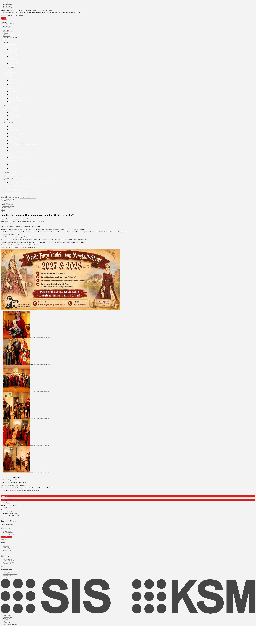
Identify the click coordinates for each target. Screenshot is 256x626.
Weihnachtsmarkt (13, 150)
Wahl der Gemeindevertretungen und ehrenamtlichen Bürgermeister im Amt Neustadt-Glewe (32, 182)
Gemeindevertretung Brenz (15, 100)
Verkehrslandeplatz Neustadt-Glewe (18, 133)
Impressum (6, 34)
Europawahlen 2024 (11, 188)
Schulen (11, 112)
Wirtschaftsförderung (11, 174)
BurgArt (11, 146)
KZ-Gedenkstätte (13, 129)
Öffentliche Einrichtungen (12, 111)
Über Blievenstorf (13, 53)
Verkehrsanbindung (11, 171)
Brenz (7, 59)
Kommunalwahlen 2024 (12, 181)
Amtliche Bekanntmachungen (19, 184)
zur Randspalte (7, 3)
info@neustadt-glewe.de (11, 534)
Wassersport (12, 170)
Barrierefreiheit (7, 618)
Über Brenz (11, 60)
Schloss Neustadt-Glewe (15, 136)
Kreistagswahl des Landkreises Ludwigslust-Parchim (22, 186)
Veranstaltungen (13, 51)
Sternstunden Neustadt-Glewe (16, 143)
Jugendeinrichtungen (14, 115)
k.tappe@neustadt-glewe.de (14, 515)
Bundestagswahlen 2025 (12, 189)
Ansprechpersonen (11, 72)
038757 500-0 (9, 531)
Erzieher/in (11, 86)
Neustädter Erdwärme (11, 109)
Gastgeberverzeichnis (14, 156)
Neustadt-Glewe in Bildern (15, 49)
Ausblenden (3, 18)
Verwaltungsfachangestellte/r (16, 84)
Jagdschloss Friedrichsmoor (16, 132)
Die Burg (11, 125)
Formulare (8, 104)
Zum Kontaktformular (6, 537)
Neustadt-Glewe (10, 46)
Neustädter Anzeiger (11, 66)
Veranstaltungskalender (12, 107)
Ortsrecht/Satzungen (11, 88)
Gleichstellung (9, 102)
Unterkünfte (9, 154)
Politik (7, 95)
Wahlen (5, 179)
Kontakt (5, 33)
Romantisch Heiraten (11, 160)
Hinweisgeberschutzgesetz (10, 37)
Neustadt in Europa (8, 31)
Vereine (8, 108)
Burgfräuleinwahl (13, 147)
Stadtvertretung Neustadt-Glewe (17, 98)
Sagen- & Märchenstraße (15, 135)
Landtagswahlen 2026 (12, 192)
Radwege (11, 164)
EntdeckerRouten (13, 163)
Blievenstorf (9, 52)
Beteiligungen (9, 76)
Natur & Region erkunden (12, 161)
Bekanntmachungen (14, 48)
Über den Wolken (13, 168)
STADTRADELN (13, 151)
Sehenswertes (9, 123)
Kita (10, 114)
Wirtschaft (6, 172)
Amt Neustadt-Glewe (14, 90)
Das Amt (5, 42)
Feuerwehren (9, 121)
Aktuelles (8, 45)
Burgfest (11, 140)
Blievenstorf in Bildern (14, 56)
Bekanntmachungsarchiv (15, 80)
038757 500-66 (13, 514)
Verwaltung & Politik (8, 67)
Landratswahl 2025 (11, 191)
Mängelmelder (9, 74)
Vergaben (8, 87)
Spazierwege (12, 167)
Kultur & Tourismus (8, 122)
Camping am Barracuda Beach (17, 157)
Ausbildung (9, 83)
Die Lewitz (11, 128)
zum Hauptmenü (7, 4)
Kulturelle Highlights (11, 139)
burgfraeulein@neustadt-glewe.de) (26, 247)
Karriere (8, 81)
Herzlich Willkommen (11, 44)
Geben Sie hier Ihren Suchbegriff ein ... (10, 197)
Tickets (13, 142)
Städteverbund (10, 175)
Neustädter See (13, 130)
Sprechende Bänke (11, 137)
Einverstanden (4, 19)
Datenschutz (6, 36)
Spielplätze (11, 118)
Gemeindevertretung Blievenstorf (17, 101)
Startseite (5, 203)
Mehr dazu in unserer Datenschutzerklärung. (12, 15)
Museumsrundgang (14, 126)
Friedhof (11, 119)
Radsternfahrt (12, 153)
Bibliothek (11, 116)
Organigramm (9, 70)
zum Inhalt (6, 2)
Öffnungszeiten (10, 73)
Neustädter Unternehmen (12, 177)
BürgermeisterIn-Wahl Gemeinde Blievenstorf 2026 (19, 193)
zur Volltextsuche (7, 7)
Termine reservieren (11, 69)
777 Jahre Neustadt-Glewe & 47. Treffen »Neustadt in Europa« (25, 144)
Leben (4, 105)
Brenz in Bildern (13, 63)
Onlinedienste (6, 30)
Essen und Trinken (10, 158)
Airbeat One (12, 149)
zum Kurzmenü (7, 6)
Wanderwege (12, 165)
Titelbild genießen (5, 200)
